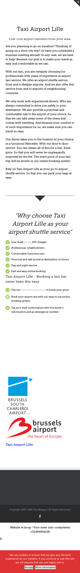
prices (27, 242)
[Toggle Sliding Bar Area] (76, 3)
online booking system (54, 161)
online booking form (33, 289)
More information (45, 567)
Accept (29, 567)
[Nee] (75, 561)
